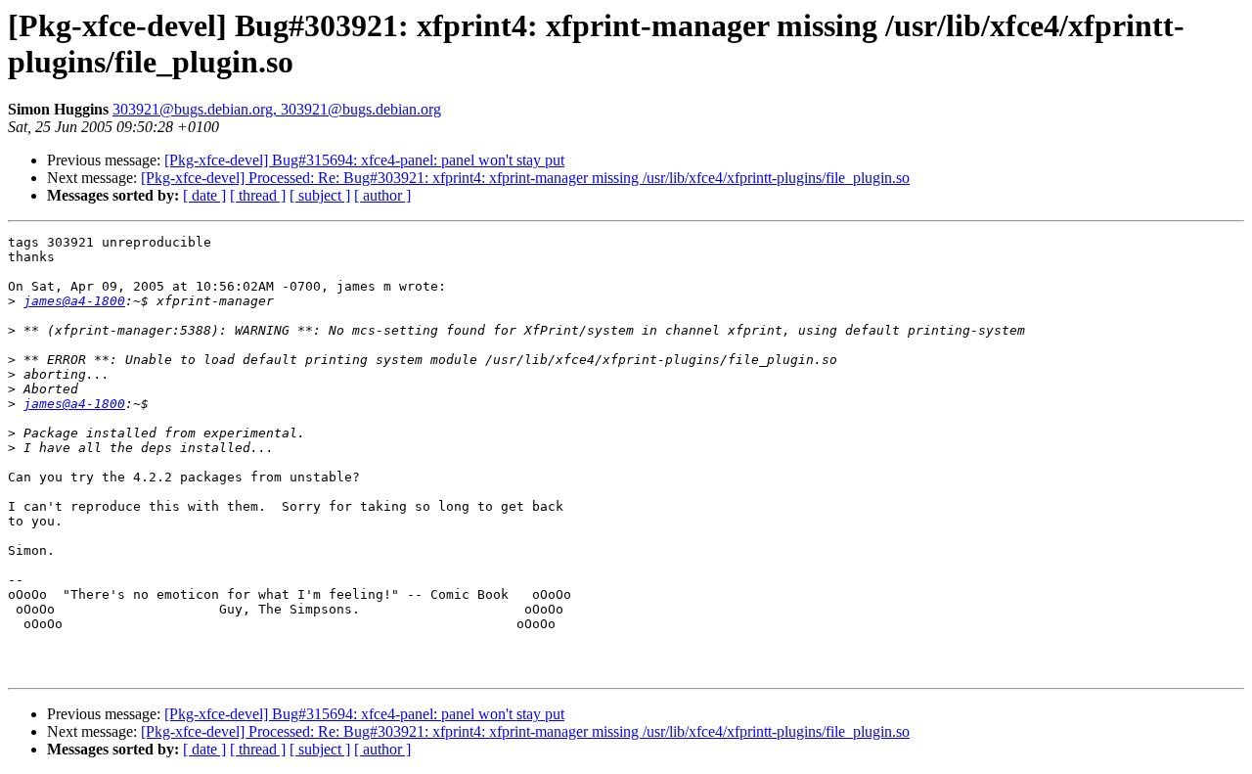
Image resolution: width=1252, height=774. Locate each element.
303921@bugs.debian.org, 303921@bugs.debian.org (276, 109)
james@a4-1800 (74, 301)
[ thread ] (258, 195)
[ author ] (382, 195)
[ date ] (204, 195)
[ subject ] (320, 195)
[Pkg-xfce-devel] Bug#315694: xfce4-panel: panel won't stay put (364, 160)
